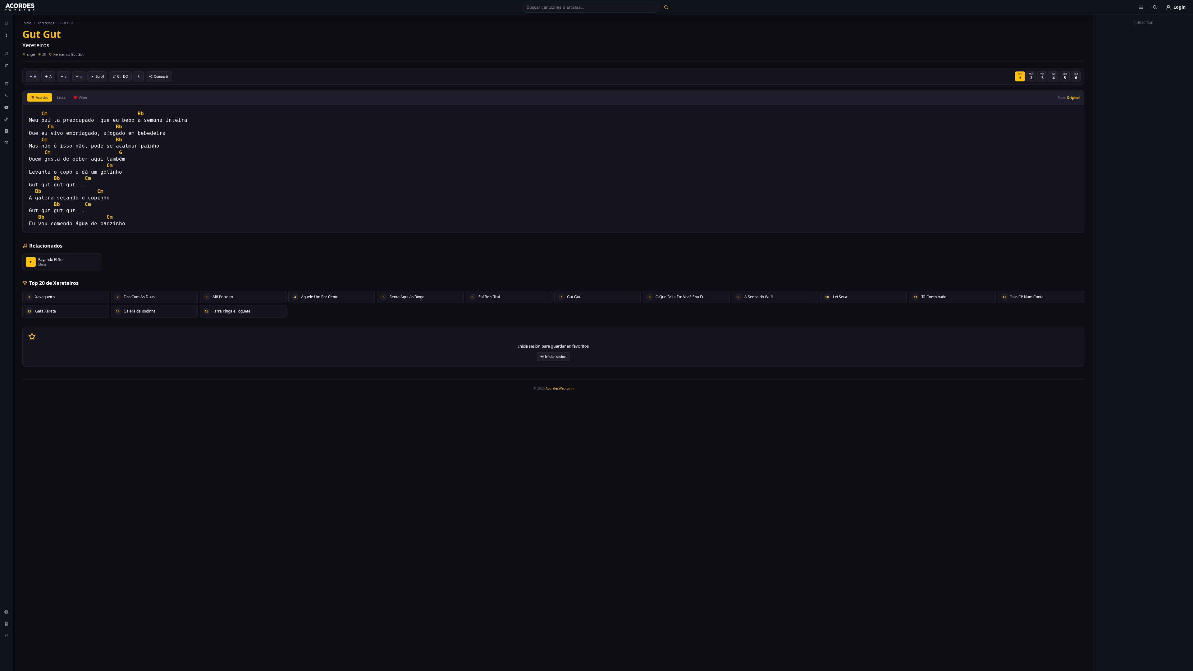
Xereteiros (46, 23)
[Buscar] (666, 7)
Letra (61, 97)
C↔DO (122, 76)
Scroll (99, 76)
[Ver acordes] (6, 131)
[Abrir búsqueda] (1155, 7)
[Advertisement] (1143, 120)
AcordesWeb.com (560, 388)
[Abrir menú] (1141, 7)
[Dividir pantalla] (6, 142)
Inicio (26, 23)
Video (83, 97)
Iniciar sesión (555, 356)
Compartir (161, 76)
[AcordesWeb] (27, 7)
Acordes (42, 97)
